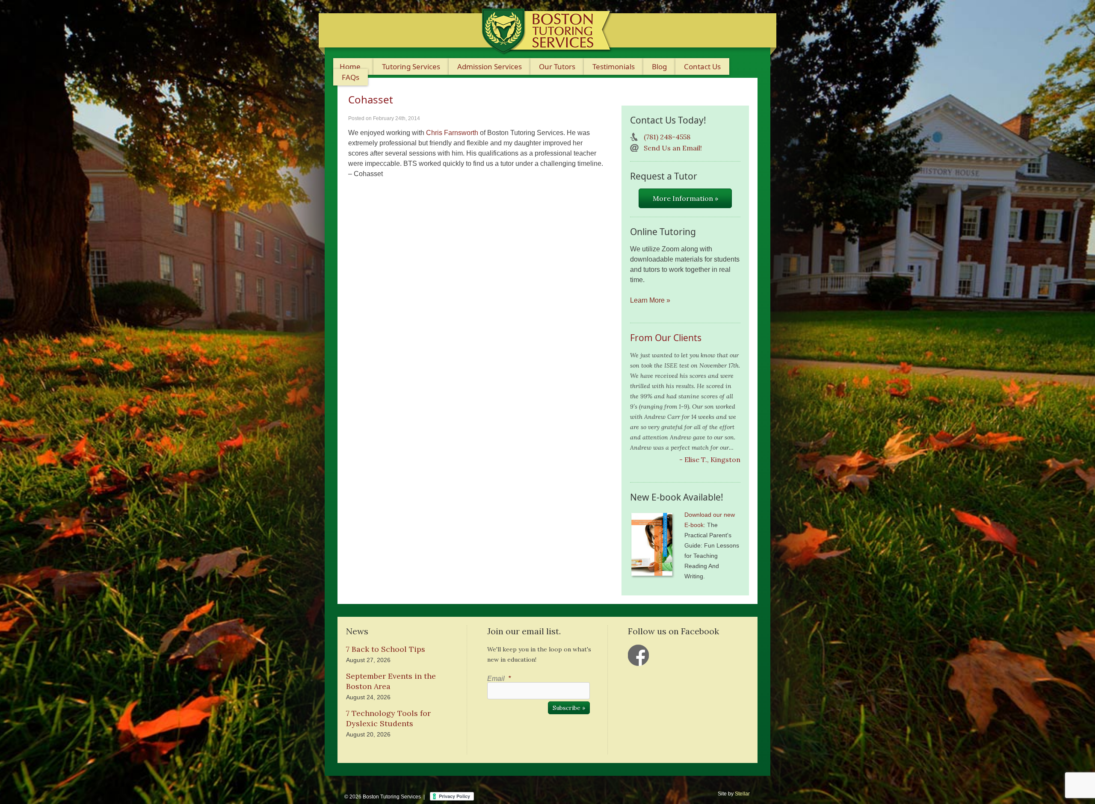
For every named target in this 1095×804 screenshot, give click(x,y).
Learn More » (650, 300)
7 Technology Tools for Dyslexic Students (388, 718)
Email (499, 678)
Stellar (742, 793)
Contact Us (702, 66)
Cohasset (370, 99)
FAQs (350, 77)
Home (350, 66)
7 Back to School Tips (385, 649)
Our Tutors (557, 66)
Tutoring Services (411, 66)
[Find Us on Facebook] (638, 655)
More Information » (685, 198)
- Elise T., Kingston (709, 459)
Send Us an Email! (673, 148)
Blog (659, 66)
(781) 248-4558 (667, 137)
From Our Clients (665, 338)
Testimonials (613, 66)
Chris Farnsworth (452, 132)
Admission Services (489, 66)
